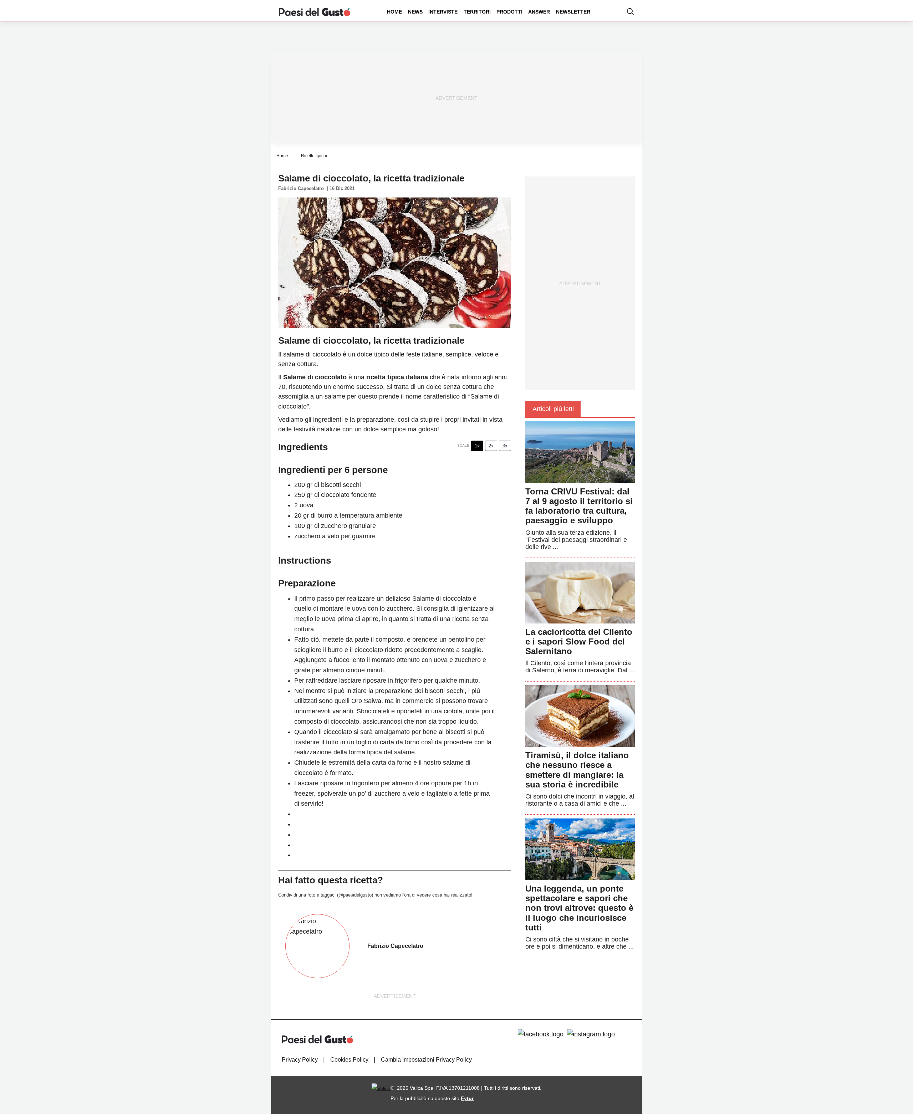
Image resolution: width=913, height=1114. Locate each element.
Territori (477, 12)
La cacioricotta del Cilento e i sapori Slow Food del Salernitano (578, 641)
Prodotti (509, 12)
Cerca (857, 38)
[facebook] (540, 1034)
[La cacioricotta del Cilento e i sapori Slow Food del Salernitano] (580, 592)
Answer (539, 12)
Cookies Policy (349, 1060)
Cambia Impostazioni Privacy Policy (426, 1060)
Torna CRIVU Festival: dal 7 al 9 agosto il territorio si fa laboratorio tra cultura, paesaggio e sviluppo (579, 506)
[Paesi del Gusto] (314, 11)
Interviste (443, 12)
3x (505, 445)
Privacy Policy (300, 1060)
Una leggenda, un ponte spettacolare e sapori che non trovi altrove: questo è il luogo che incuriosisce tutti (579, 908)
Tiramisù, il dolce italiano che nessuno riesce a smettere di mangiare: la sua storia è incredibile (577, 769)
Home (394, 12)
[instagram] (591, 1034)
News (415, 12)
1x (477, 445)
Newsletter (573, 12)
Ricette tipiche (314, 155)
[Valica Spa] (381, 1088)
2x (491, 445)
